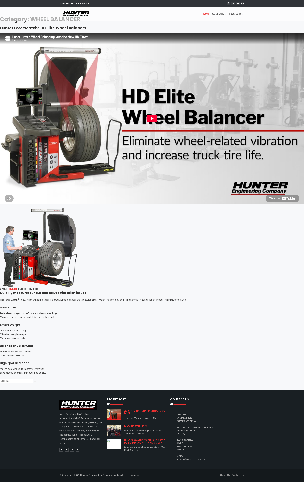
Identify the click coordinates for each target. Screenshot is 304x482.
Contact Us (238, 475)
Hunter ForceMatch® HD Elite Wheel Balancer (43, 28)
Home (205, 14)
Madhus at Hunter (135, 426)
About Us (224, 475)
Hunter (13, 289)
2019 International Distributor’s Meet (144, 412)
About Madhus (82, 3)
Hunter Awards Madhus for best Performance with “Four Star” (144, 441)
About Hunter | (67, 3)
